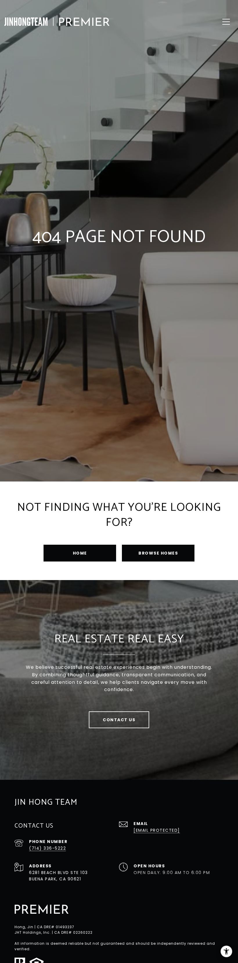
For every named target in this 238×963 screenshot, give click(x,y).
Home (80, 553)
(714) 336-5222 (47, 848)
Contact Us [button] (119, 720)
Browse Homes (158, 553)
